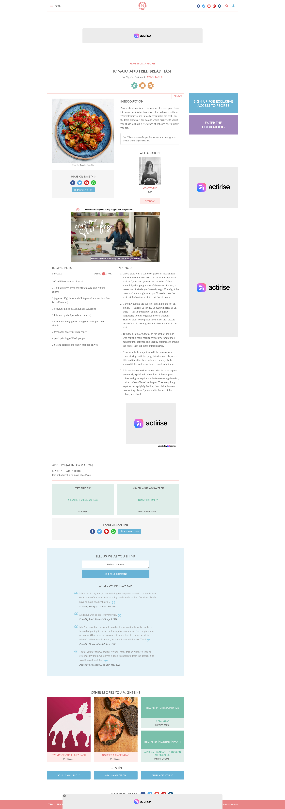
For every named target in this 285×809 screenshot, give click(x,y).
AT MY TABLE (154, 77)
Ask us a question (115, 775)
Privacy (61, 804)
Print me (178, 96)
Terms (51, 804)
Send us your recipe (69, 775)
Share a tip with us (162, 775)
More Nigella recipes (142, 63)
